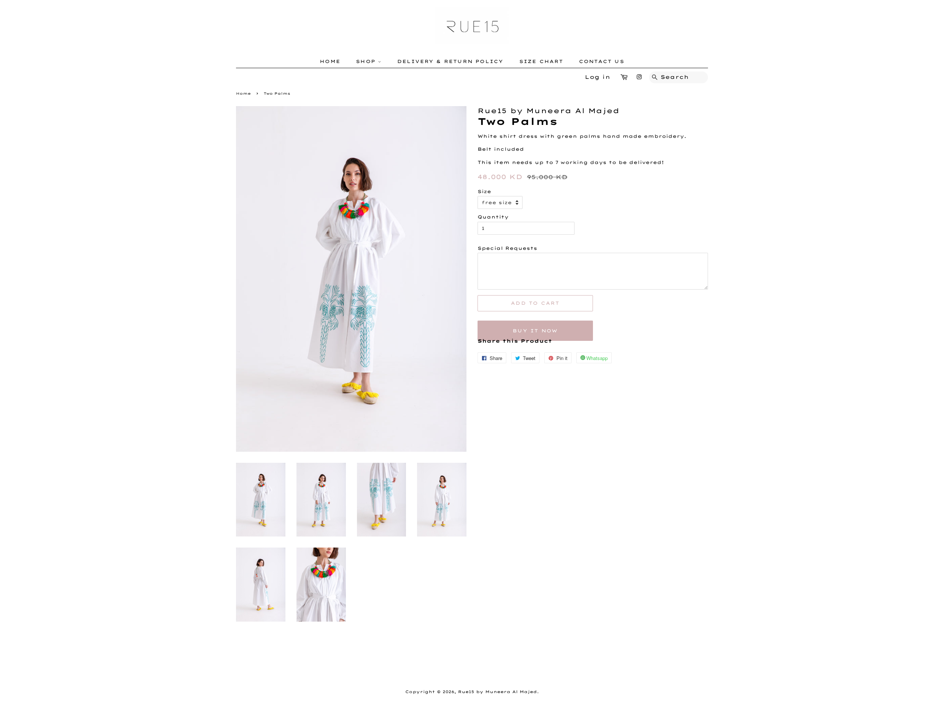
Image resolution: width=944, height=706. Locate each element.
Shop (367, 61)
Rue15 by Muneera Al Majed (497, 691)
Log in (597, 77)
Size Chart (541, 61)
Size (484, 191)
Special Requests (507, 248)
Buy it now (535, 330)
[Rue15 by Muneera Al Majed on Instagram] (639, 77)
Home (330, 61)
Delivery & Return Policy (450, 61)
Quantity (493, 217)
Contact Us (601, 61)
